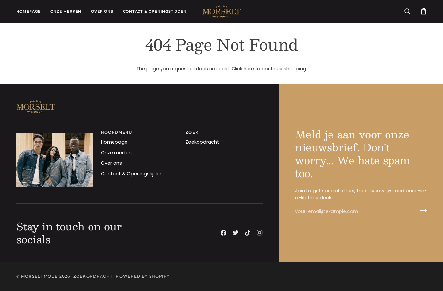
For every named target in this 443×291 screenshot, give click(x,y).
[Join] (421, 210)
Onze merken (116, 152)
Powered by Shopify (143, 276)
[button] (65, 11)
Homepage (114, 142)
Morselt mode (39, 276)
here (249, 68)
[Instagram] (260, 233)
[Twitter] (236, 233)
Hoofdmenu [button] (116, 132)
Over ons (111, 163)
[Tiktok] (247, 233)
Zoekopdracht (202, 142)
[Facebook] (223, 233)
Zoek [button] (192, 132)
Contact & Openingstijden (131, 173)
